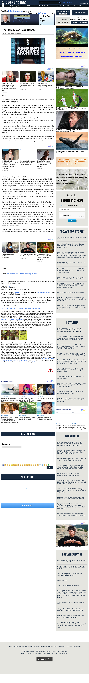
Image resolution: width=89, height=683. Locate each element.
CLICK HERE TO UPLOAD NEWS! (79, 23)
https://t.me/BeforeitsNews (65, 183)
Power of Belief (38, 6)
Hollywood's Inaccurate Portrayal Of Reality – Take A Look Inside (27, 162)
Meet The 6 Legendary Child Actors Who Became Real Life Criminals (69, 130)
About (10, 646)
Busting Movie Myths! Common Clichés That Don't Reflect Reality (26, 400)
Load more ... (27, 505)
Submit (72, 221)
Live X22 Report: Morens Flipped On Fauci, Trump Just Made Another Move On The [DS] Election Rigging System (71, 285)
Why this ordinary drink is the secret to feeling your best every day (69, 87)
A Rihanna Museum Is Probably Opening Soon (45, 418)
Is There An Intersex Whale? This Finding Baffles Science (70, 152)
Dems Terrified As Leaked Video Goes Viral (70, 292)
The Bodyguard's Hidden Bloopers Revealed (8, 255)
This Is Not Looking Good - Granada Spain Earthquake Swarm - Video (70, 392)
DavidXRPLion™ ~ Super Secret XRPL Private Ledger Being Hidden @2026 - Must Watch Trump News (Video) (71, 270)
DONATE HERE (63, 13)
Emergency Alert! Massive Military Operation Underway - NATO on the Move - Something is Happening (71, 299)
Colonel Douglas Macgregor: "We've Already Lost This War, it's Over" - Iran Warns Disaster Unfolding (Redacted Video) (71, 346)
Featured (8, 6)
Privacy (36, 646)
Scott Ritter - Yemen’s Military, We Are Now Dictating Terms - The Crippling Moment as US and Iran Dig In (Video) (71, 482)
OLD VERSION (80, 13)
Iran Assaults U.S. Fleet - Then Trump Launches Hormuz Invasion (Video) (68, 474)
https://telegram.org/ (80, 177)
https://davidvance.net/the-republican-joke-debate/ (22, 274)
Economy (14, 6)
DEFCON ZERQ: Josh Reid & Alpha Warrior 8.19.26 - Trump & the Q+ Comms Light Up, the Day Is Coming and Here (71, 307)
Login (81, 3)
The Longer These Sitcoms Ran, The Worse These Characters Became (45, 256)
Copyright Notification (57, 646)
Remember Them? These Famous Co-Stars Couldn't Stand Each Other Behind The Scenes (9, 420)
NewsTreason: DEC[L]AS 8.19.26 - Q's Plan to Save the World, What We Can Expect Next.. (71, 278)
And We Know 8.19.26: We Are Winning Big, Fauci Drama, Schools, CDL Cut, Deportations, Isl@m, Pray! (71, 490)
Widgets (78, 646)
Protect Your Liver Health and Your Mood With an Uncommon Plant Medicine (71, 561)
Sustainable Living (49, 6)
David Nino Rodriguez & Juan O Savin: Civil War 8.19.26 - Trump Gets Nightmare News (70, 497)
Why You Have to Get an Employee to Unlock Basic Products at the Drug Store (71, 616)
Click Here (17, 292)
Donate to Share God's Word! (72, 57)
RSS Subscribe (70, 646)
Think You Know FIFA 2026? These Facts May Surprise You (71, 109)
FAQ (26, 646)
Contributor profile (17, 22)
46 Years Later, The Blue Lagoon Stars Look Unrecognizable (79, 427)
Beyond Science (28, 6)
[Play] (72, 36)
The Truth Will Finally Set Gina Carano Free (28, 255)
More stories (26, 22)
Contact (30, 646)
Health (20, 6)
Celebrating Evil (62, 580)
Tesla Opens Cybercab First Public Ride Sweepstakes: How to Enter (69, 574)
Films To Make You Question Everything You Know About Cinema (44, 163)
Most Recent (80, 6)
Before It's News (16, 2)
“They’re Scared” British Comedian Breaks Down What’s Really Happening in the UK (70, 609)
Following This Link (38, 362)
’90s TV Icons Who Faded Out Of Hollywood (27, 418)
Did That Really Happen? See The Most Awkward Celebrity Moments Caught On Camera (10, 164)
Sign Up (86, 3)
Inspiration (59, 6)
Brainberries (5, 170)
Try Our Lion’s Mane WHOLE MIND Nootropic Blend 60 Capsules (21, 308)
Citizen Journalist (43, 292)
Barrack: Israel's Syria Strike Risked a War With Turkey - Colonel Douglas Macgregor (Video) (71, 354)
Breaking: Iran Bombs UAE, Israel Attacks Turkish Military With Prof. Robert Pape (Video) (71, 514)
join (10, 286)
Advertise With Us (18, 646)
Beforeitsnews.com (15, 11)
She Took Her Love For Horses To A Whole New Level (64, 427)
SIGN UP (63, 205)
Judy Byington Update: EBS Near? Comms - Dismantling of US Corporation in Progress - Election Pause (71, 245)
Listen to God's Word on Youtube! (72, 53)
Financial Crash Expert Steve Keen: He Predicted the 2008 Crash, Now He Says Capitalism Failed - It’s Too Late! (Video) (69, 330)
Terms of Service (45, 646)
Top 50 (73, 6)
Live (64, 6)
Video (68, 6)
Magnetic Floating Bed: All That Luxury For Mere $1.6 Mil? (9, 400)
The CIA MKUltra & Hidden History (68, 585)
